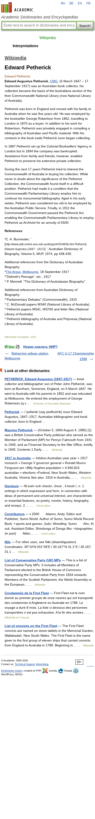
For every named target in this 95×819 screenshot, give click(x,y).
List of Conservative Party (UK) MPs (33, 560)
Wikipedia (47, 38)
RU (63, 3)
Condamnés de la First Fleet (27, 593)
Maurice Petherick (19, 430)
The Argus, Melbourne (22, 272)
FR (88, 3)
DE (71, 3)
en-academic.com (17, 7)
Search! (85, 26)
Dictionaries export (11, 670)
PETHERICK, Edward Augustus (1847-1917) (38, 379)
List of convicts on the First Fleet (31, 626)
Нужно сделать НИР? (40, 346)
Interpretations (25, 46)
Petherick (12, 412)
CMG (54, 81)
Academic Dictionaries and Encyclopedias (39, 17)
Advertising (42, 664)
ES (80, 3)
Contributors (15, 514)
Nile (8, 542)
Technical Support (25, 664)
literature (12, 486)
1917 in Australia (18, 458)
